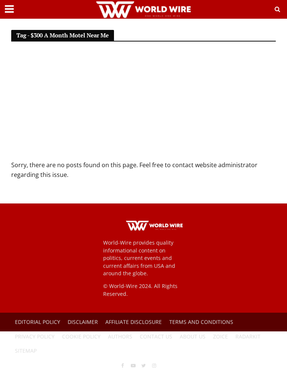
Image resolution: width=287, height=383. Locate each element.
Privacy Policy (35, 336)
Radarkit (247, 336)
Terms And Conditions (201, 321)
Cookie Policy (81, 336)
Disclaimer (83, 321)
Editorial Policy (37, 321)
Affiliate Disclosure (133, 321)
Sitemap (26, 350)
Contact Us (156, 336)
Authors (120, 336)
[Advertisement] (143, 104)
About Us (193, 336)
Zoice (220, 336)
